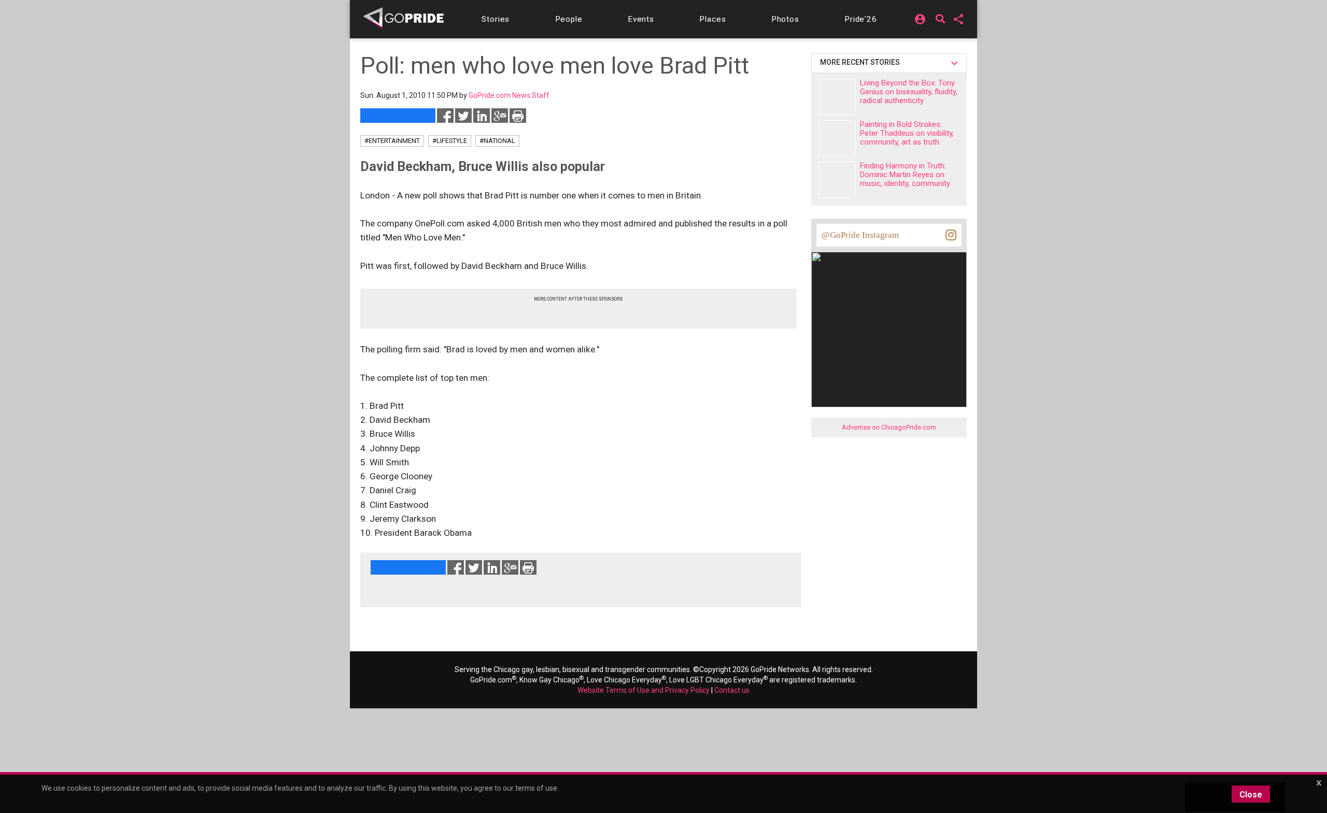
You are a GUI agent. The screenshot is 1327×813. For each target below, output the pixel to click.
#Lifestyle (449, 141)
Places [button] (712, 19)
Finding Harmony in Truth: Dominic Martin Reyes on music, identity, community (905, 174)
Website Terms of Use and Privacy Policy (643, 690)
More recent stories (861, 62)
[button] (495, 19)
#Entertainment (392, 141)
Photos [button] (785, 19)
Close (1250, 795)
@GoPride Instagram (860, 235)
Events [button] (641, 19)
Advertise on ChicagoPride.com (889, 427)
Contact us (732, 690)
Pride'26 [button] (860, 19)
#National (497, 141)
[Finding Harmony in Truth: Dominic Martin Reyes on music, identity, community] (837, 180)
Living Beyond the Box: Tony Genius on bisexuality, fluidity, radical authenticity (908, 91)
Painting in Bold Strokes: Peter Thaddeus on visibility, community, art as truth (907, 133)
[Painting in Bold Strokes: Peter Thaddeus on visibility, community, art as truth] (837, 138)
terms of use (536, 788)
